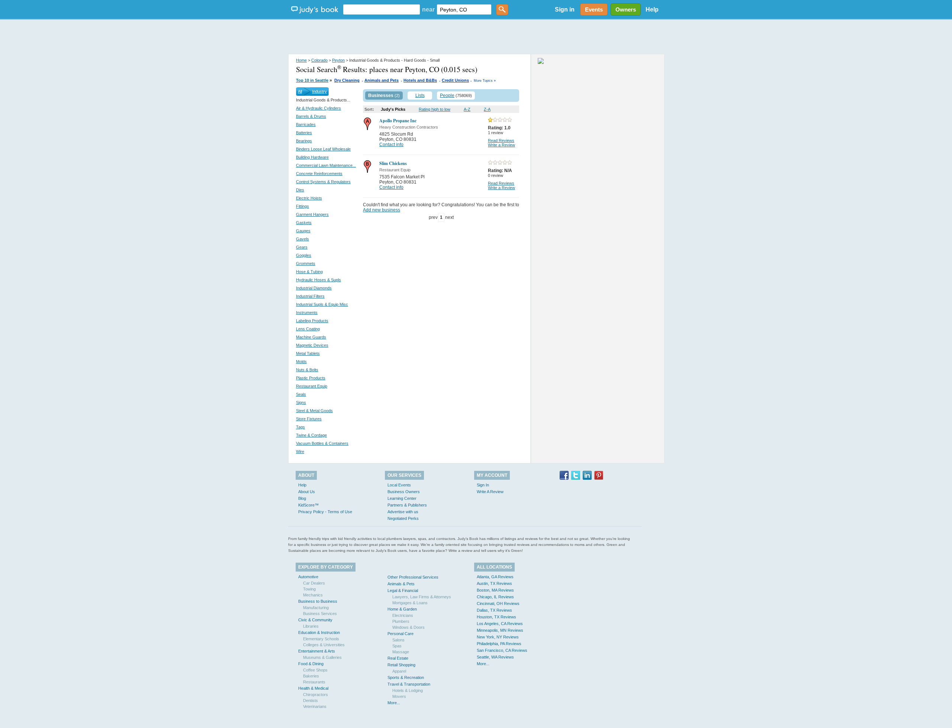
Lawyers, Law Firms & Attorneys (421, 597)
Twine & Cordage (311, 435)
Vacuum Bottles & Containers (322, 443)
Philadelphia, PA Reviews (499, 643)
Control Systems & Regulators (323, 181)
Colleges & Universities (324, 645)
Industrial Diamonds (314, 288)
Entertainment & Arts (316, 651)
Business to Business (317, 601)
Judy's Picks (393, 109)
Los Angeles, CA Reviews (500, 623)
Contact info (391, 144)
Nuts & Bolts (307, 370)
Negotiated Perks (403, 518)
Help (652, 9)
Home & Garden (402, 609)
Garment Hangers (312, 214)
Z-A (487, 109)
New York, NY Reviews (498, 637)
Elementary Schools (321, 639)
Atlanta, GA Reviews (495, 577)
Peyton (338, 60)
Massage (400, 652)
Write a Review (501, 145)
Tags (300, 427)
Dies (300, 190)
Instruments (307, 312)
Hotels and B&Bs (420, 80)
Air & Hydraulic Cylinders (318, 108)
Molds (301, 361)
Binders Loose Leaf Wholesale (323, 149)
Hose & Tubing (309, 271)
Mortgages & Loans (410, 603)
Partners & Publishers (407, 505)
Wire (300, 451)
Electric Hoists (309, 198)
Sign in (565, 9)
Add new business (381, 210)
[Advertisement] (476, 37)
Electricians (402, 615)
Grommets (305, 263)
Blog (302, 498)
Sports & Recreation (405, 677)
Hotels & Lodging (407, 690)
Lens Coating (308, 329)
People (447, 95)
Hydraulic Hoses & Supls (318, 280)
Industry (319, 91)
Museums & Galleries (322, 657)
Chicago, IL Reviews (495, 597)
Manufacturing (316, 607)
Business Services (320, 613)
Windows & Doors (408, 627)
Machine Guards (311, 337)
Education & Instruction (319, 632)
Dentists (310, 700)
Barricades (306, 124)
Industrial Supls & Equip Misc (322, 304)
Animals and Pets (381, 80)
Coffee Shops (315, 670)
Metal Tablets (308, 353)
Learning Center (401, 498)
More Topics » (485, 80)
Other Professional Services (412, 577)
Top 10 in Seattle (312, 80)
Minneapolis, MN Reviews (500, 630)
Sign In (483, 485)
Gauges (303, 231)
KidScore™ (308, 505)
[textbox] (381, 9)
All (300, 91)
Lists (420, 95)
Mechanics (313, 595)
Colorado (319, 60)
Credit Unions (455, 80)
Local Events (399, 485)
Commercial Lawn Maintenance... (326, 165)
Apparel (399, 671)
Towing (309, 589)
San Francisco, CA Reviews (502, 650)
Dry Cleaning (347, 80)
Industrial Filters (310, 296)
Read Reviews (501, 140)
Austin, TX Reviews (494, 583)
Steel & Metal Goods (314, 410)
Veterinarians (315, 706)
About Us (306, 491)
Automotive (308, 577)
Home (301, 60)
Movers (399, 696)
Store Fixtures (309, 419)
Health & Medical (313, 688)
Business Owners (403, 491)
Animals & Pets (401, 584)
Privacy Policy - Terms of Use (325, 511)
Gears (302, 247)
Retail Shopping (401, 665)
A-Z (467, 109)
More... (393, 703)
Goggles (303, 255)
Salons (398, 640)
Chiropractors (315, 694)
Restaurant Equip (311, 386)
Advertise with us (402, 511)
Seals (301, 394)
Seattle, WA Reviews (495, 657)
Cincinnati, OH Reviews (498, 603)
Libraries (311, 626)
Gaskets (304, 222)
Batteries (304, 132)
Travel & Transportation (408, 684)
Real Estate (397, 658)
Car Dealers (314, 583)
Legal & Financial (402, 590)
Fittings (302, 206)
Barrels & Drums (311, 116)
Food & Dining (311, 663)
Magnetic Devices (312, 345)
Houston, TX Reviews (496, 617)
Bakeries (311, 676)
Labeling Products (312, 320)
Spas (397, 646)
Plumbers (400, 621)
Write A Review (490, 491)
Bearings (304, 141)
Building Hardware (312, 157)
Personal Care (400, 633)
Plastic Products (310, 378)
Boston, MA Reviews (495, 590)
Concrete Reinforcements (319, 173)
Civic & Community (315, 620)
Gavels (302, 239)
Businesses (380, 95)
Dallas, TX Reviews (494, 610)
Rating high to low (434, 109)
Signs (301, 402)
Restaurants (314, 682)
